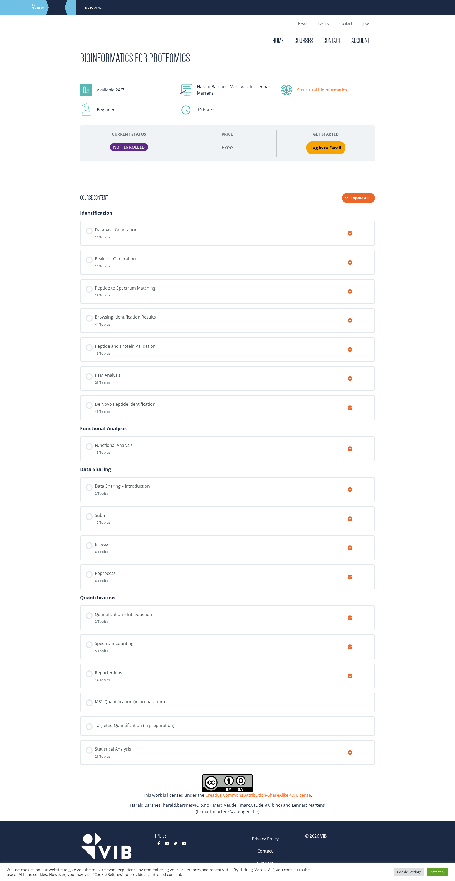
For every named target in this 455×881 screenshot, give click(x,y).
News (302, 23)
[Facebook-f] (158, 843)
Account (360, 41)
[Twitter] (175, 843)
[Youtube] (183, 843)
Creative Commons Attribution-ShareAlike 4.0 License (258, 795)
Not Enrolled (129, 147)
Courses (303, 41)
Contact (345, 23)
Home (278, 41)
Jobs (366, 23)
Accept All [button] (437, 871)
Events (323, 23)
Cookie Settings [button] (409, 871)
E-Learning (93, 7)
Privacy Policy (265, 839)
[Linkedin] (167, 843)
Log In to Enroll (325, 147)
